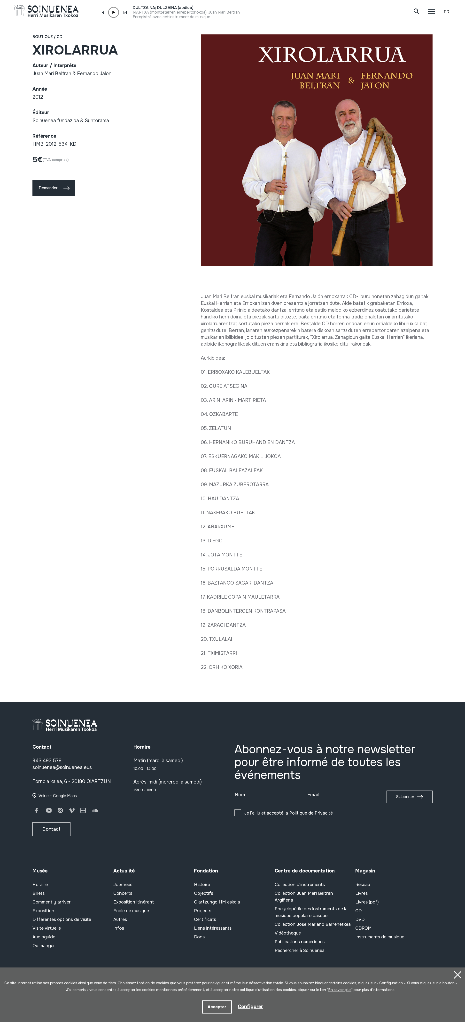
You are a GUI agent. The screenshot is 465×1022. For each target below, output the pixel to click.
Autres (120, 919)
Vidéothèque (288, 933)
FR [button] (446, 12)
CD (59, 36)
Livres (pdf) (367, 902)
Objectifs (203, 893)
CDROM (363, 928)
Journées (122, 884)
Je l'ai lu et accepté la (288, 813)
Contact (51, 829)
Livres (361, 893)
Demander (48, 187)
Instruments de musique (379, 937)
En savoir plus (339, 989)
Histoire (202, 884)
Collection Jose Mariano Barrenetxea (313, 924)
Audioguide (43, 937)
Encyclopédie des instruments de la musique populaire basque (311, 912)
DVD (359, 919)
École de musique (131, 910)
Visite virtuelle (46, 928)
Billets (38, 893)
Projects (202, 910)
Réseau (362, 884)
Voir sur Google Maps (58, 795)
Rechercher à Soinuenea (300, 950)
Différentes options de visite (61, 919)
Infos (118, 928)
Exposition (43, 910)
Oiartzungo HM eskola (217, 902)
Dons (199, 937)
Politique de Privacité (311, 813)
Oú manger (43, 945)
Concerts (122, 893)
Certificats (205, 919)
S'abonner (405, 796)
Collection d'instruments (300, 884)
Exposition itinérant (133, 902)
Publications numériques (300, 941)
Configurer (250, 1007)
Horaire (40, 884)
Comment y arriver (51, 902)
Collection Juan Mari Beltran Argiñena (304, 897)
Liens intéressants (213, 928)
